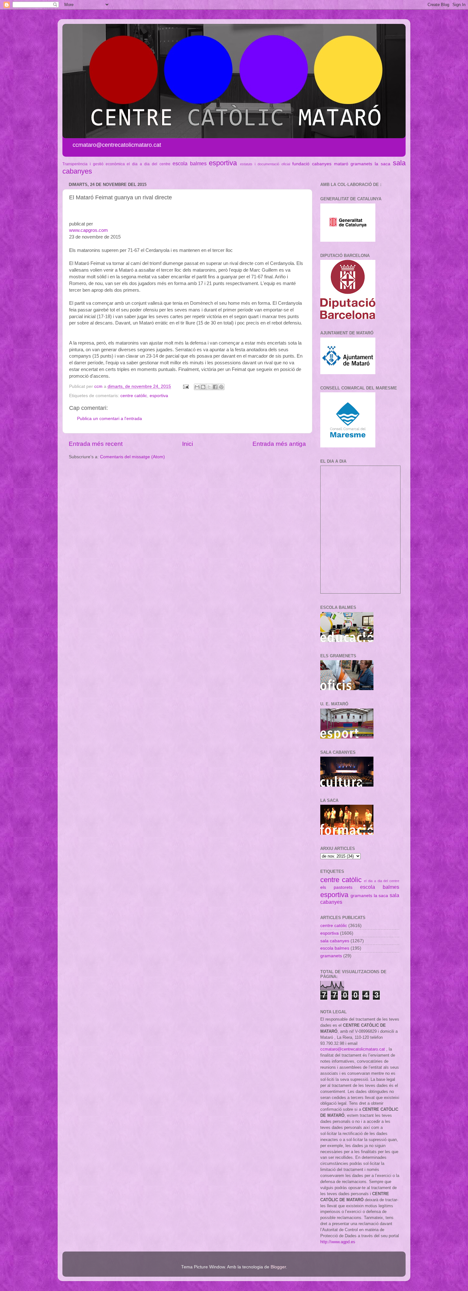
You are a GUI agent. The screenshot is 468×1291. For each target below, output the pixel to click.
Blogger (278, 1267)
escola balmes (190, 163)
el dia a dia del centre (148, 164)
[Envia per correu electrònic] (197, 387)
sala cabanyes (334, 940)
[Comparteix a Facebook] (215, 387)
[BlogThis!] (203, 387)
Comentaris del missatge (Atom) (132, 456)
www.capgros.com (88, 230)
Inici (187, 443)
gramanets (361, 163)
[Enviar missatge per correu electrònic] (185, 386)
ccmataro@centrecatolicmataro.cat (352, 1049)
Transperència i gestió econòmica (93, 164)
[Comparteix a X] (209, 387)
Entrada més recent (96, 443)
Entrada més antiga (279, 443)
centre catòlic (133, 395)
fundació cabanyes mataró (320, 163)
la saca (382, 163)
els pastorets (336, 887)
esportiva (223, 163)
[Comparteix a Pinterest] (221, 387)
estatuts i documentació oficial (265, 164)
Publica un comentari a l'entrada (109, 418)
